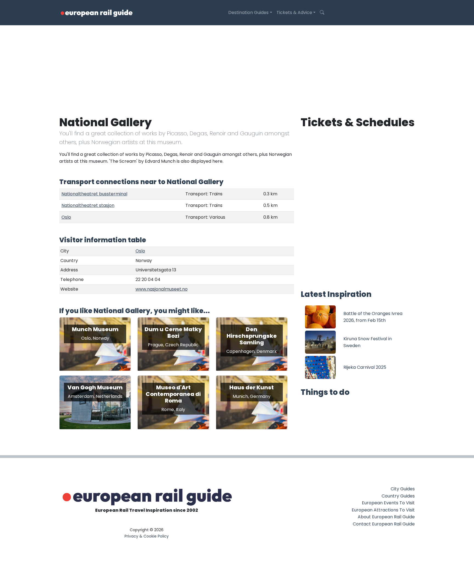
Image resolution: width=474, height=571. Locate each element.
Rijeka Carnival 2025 (364, 367)
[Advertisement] (237, 66)
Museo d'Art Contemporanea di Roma (173, 394)
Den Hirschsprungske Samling (252, 335)
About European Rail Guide (386, 517)
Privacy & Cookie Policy (147, 536)
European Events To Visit (388, 503)
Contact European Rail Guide (384, 524)
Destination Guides (248, 12)
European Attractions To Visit (383, 510)
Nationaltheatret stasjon (87, 205)
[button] (322, 12)
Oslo (66, 217)
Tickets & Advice (294, 12)
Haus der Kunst (251, 387)
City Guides (403, 489)
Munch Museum (95, 329)
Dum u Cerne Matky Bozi (173, 332)
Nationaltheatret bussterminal (94, 194)
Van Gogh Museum (95, 387)
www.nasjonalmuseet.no (162, 289)
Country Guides (398, 496)
